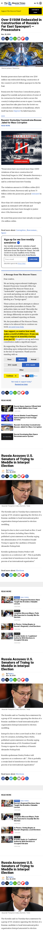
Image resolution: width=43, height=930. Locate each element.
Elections (20, 570)
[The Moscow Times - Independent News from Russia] (14, 3)
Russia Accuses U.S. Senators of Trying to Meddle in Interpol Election (17, 461)
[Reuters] (3, 471)
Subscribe (33, 259)
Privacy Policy (22, 263)
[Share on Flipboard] (23, 38)
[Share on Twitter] (7, 38)
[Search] (37, 3)
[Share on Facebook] (3, 38)
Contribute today (35, 11)
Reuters (11, 470)
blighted (17, 111)
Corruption (21, 230)
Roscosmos (32, 230)
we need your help (16, 327)
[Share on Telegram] (11, 38)
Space (3, 233)
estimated (35, 194)
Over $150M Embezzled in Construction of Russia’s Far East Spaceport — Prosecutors (21, 25)
